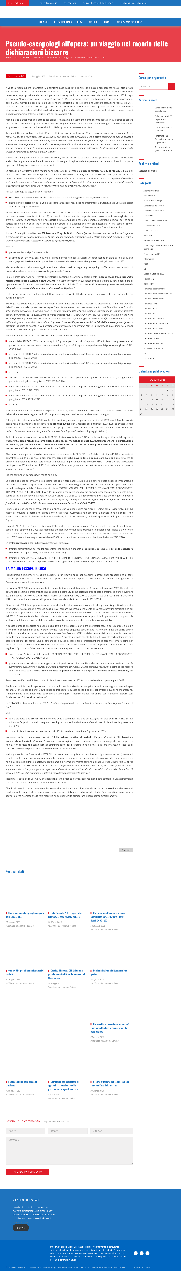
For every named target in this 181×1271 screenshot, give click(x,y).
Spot (146, 353)
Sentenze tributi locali (153, 343)
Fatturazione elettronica (154, 240)
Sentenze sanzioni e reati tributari (159, 333)
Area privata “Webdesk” (129, 22)
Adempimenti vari (152, 190)
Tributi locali (149, 358)
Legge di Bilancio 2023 (154, 273)
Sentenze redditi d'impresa (156, 323)
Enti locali (148, 235)
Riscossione (149, 283)
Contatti (107, 22)
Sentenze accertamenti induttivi (158, 293)
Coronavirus (149, 215)
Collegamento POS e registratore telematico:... (164, 119)
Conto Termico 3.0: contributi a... (163, 129)
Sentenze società (151, 338)
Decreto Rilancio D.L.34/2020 (157, 220)
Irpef (146, 264)
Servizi (80, 22)
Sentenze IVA (150, 313)
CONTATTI (138, 1267)
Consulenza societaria (154, 210)
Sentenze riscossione (153, 328)
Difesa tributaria (63, 22)
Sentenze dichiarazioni (154, 298)
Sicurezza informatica (153, 348)
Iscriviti (20, 1227)
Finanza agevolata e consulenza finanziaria (158, 247)
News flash (149, 278)
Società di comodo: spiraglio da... (164, 109)
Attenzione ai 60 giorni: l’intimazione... (164, 149)
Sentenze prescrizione (154, 318)
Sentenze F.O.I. (150, 303)
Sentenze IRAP (150, 308)
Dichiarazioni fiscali (152, 225)
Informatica (149, 259)
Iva (145, 268)
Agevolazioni (149, 195)
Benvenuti (44, 22)
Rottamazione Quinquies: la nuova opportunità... (164, 139)
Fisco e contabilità (15, 76)
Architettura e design (153, 200)
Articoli (93, 22)
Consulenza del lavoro (154, 205)
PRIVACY (149, 1267)
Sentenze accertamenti (154, 288)
